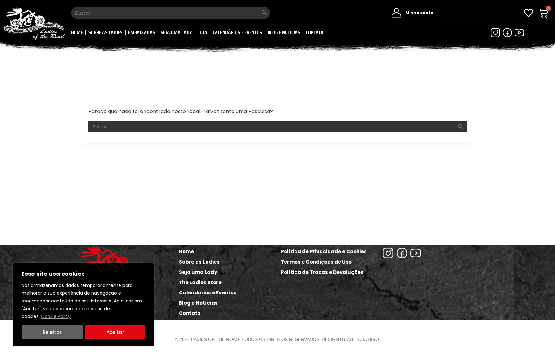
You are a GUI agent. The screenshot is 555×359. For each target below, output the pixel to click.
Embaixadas (141, 32)
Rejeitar (52, 332)
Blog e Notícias (284, 32)
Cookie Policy (56, 316)
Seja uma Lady (176, 32)
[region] (83, 304)
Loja (202, 32)
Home (77, 32)
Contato (314, 32)
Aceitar (115, 332)
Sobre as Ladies (105, 32)
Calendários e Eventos (237, 32)
